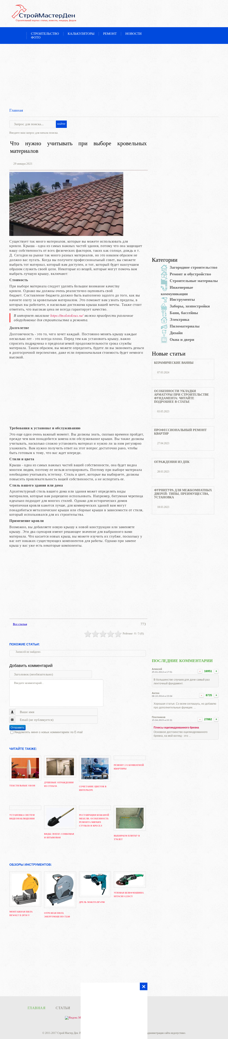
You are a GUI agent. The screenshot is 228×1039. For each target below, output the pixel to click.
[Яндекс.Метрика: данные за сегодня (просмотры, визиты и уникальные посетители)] (77, 1018)
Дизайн (176, 333)
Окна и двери (182, 339)
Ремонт (110, 33)
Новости (133, 33)
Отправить (17, 727)
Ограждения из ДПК (171, 462)
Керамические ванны (173, 362)
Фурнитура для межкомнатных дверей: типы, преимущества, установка (183, 494)
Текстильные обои (22, 785)
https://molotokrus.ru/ (66, 315)
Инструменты (182, 299)
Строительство (45, 33)
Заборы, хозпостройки (190, 306)
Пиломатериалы (185, 326)
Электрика (179, 319)
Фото (36, 37)
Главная (16, 110)
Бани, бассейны (184, 313)
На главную (20, 34)
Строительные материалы (194, 280)
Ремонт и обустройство (190, 274)
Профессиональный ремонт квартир (180, 431)
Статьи (63, 1008)
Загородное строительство (193, 267)
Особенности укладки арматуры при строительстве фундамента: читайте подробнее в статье (181, 396)
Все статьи (20, 624)
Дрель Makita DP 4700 (92, 902)
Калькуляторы (81, 33)
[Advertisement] (114, 75)
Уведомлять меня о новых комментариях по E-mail (48, 732)
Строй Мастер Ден (67, 1033)
